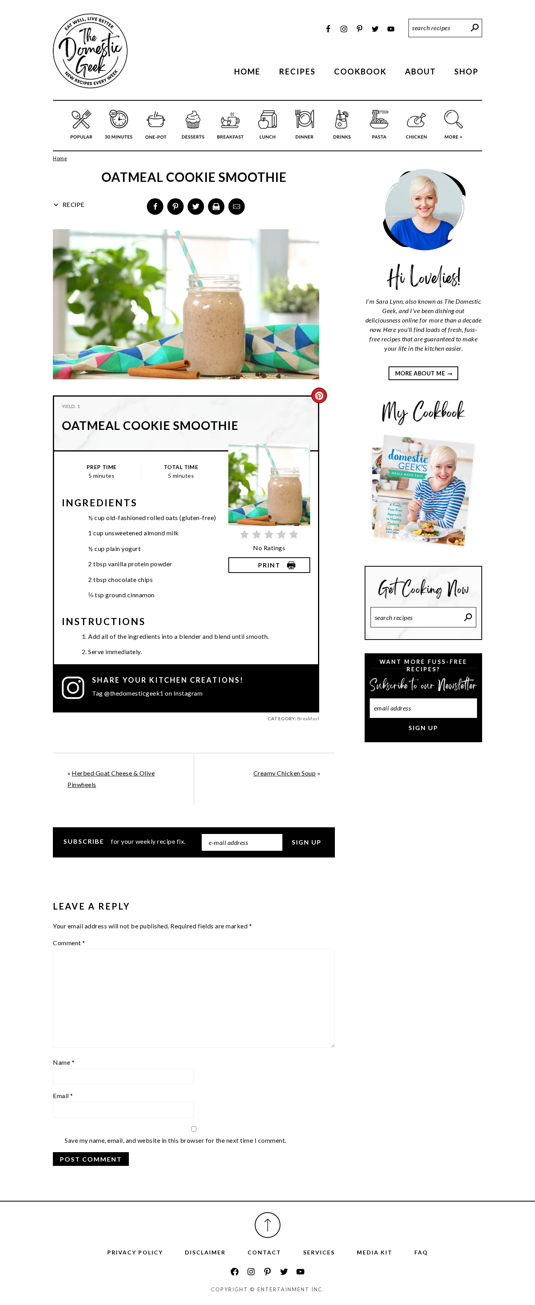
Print (269, 565)
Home (60, 158)
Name (63, 1062)
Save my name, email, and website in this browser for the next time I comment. (175, 1140)
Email (63, 1095)
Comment (69, 942)
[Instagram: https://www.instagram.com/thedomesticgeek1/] (251, 1271)
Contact (264, 1252)
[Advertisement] (423, 879)
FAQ (421, 1252)
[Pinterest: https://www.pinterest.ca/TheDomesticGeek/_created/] (267, 1271)
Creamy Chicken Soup (284, 773)
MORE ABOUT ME (420, 373)
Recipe (73, 204)
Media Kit (374, 1252)
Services (319, 1252)
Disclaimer (205, 1252)
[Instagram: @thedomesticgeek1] (77, 687)
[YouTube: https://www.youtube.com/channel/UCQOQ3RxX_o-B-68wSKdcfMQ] (300, 1271)
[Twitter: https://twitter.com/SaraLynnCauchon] (284, 1271)
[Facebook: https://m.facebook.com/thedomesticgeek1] (234, 1271)
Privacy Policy (135, 1252)
